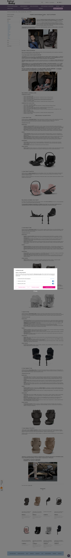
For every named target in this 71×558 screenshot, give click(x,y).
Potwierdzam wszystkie (49, 287)
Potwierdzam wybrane (21, 287)
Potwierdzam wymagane (35, 287)
